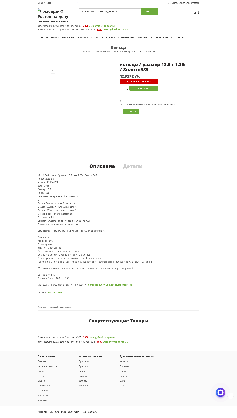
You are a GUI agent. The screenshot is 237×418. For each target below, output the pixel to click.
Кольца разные (102, 51)
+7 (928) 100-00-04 (65, 3)
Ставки (110, 37)
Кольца (118, 47)
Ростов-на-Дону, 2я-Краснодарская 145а (109, 284)
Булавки (83, 375)
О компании (126, 37)
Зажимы (83, 380)
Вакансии (162, 37)
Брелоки (83, 366)
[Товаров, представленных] (230, 396)
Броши (82, 371)
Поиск (148, 11)
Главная (43, 37)
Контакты (177, 37)
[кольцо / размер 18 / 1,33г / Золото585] (198, 64)
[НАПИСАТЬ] (220, 394)
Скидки (83, 37)
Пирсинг (124, 366)
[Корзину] (195, 12)
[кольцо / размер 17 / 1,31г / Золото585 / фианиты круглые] (194, 64)
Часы (122, 385)
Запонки (83, 385)
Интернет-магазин (63, 37)
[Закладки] (198, 12)
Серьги (123, 375)
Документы (145, 37)
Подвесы (124, 371)
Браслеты (84, 361)
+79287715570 (55, 292)
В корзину (144, 88)
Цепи (122, 380)
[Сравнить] (53, 71)
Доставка (97, 37)
